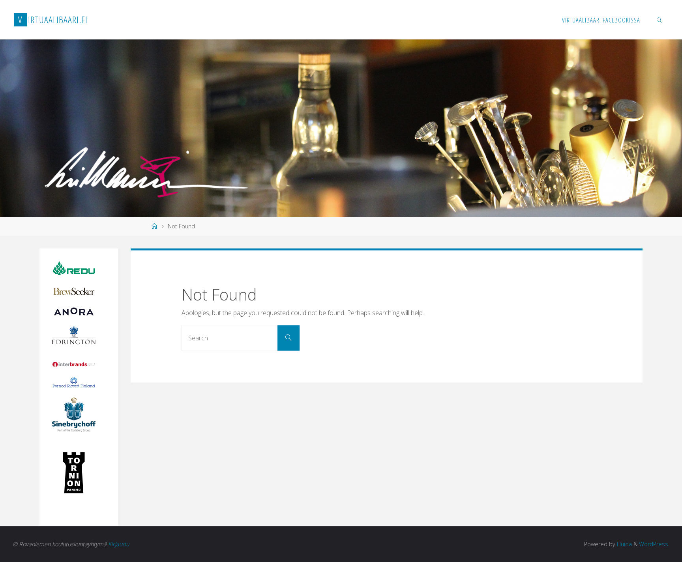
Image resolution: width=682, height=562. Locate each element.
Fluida (623, 544)
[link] (659, 19)
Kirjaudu (118, 544)
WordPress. (654, 544)
